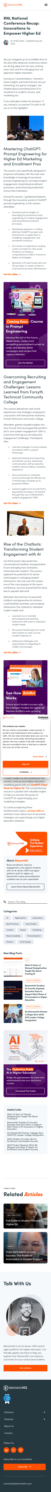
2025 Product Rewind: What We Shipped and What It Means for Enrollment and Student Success (22, 1147)
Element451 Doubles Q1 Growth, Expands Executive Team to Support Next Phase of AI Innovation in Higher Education (25, 1125)
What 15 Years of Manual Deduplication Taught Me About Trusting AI (22, 1116)
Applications (20, 918)
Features (8, 1419)
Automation (38, 918)
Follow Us (9, 1443)
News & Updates (13, 936)
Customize (24, 772)
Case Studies (31, 924)
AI (7, 918)
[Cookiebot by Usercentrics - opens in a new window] (38, 718)
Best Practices (12, 924)
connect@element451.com (18, 1483)
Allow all (25, 764)
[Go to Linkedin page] (6, 1450)
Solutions (9, 1412)
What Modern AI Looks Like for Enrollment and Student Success (22, 1140)
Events (23, 930)
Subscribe (23, 1467)
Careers (8, 1433)
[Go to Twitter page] (13, 1450)
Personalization (34, 936)
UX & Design (25, 942)
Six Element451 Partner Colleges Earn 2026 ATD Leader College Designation (25, 1134)
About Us (9, 1426)
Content (9, 930)
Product (9, 942)
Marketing (37, 930)
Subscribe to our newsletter (18, 1459)
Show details (38, 757)
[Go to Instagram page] (20, 1450)
